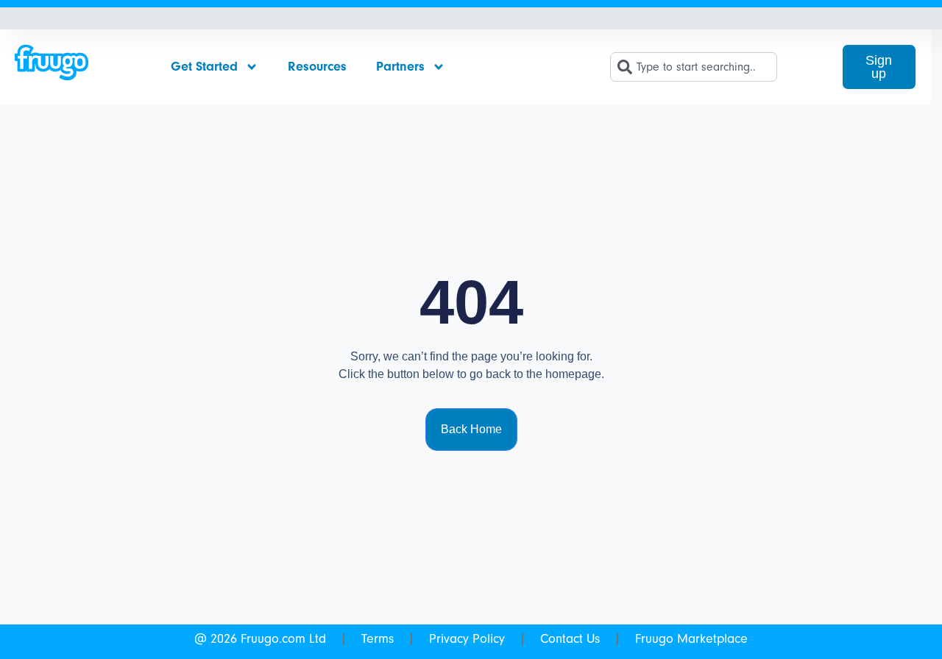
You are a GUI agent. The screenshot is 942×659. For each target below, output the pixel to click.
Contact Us (570, 638)
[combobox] (693, 67)
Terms (377, 638)
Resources (317, 66)
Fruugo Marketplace (691, 638)
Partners (400, 66)
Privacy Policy (467, 638)
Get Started (204, 66)
